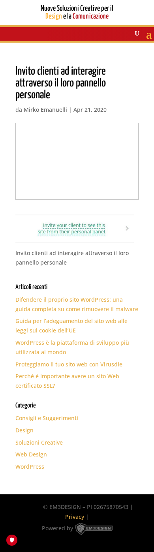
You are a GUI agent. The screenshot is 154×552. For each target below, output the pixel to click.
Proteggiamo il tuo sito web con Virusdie (68, 364)
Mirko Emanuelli (45, 109)
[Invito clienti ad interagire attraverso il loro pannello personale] (74, 238)
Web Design (31, 454)
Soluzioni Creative (39, 442)
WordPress (29, 466)
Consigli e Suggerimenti (46, 418)
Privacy (74, 516)
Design (24, 430)
